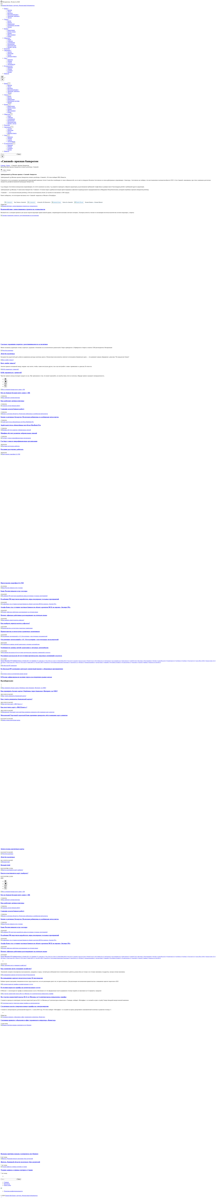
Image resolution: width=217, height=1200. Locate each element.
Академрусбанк (100, 662)
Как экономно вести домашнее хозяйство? (16, 969)
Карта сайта (7, 1185)
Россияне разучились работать (12, 449)
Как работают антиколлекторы (12, 401)
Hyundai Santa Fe (171, 660)
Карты (9, 21)
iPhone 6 (18, 662)
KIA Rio (155, 660)
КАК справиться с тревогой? (11, 372)
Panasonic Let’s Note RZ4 (155, 662)
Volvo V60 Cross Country (51, 660)
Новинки (10, 59)
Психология (10, 44)
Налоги (9, 22)
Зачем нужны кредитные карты (12, 849)
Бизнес (6, 28)
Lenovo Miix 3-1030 (200, 660)
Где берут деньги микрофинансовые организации (19, 441)
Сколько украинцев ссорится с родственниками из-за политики (24, 344)
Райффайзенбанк (17, 660)
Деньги (6, 19)
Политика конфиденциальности (13, 1191)
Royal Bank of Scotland (115, 662)
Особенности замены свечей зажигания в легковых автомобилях (24, 648)
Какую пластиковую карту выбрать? (14, 873)
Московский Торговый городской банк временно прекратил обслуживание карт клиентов (34, 715)
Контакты (7, 1183)
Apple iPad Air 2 (74, 662)
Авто (5, 58)
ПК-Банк (81, 662)
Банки (6, 8)
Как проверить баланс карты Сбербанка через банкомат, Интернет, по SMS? (29, 691)
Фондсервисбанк (148, 660)
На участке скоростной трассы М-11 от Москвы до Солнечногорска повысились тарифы (33, 997)
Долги (9, 11)
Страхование (11, 42)
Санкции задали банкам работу (12, 409)
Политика (7, 48)
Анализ (9, 52)
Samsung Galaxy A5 (211, 660)
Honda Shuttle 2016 (62, 660)
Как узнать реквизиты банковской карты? (16, 699)
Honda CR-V (27, 660)
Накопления (10, 24)
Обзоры (9, 61)
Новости (6, 73)
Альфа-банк (41, 660)
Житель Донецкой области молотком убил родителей (20, 1162)
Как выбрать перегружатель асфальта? (15, 623)
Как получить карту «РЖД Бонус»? (14, 707)
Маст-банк (141, 660)
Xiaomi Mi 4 (47, 662)
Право (9, 39)
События (10, 41)
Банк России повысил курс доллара (14, 591)
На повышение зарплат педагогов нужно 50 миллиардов (22, 978)
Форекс (9, 33)
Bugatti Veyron (91, 660)
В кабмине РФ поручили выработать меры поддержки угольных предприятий (30, 599)
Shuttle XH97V (31, 662)
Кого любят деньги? (8, 363)
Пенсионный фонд (12, 14)
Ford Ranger (179, 660)
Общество (7, 38)
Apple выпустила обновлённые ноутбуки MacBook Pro (21, 425)
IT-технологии (8, 66)
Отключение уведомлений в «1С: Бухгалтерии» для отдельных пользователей (29, 639)
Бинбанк (146, 662)
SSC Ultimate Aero (99, 660)
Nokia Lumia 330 (11, 662)
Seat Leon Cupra (83, 660)
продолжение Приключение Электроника (60, 662)
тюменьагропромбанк (90, 662)
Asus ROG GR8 (40, 662)
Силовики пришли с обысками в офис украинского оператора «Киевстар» (28, 1020)
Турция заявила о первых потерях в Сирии (17, 1170)
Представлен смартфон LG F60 (12, 583)
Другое (9, 17)
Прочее (9, 27)
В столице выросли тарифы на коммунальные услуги (20, 987)
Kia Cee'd (70, 660)
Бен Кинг (185, 660)
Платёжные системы (13, 25)
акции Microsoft (162, 660)
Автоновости (11, 64)
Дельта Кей (135, 662)
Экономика (7, 50)
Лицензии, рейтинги (13, 16)
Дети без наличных (8, 354)
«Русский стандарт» (126, 662)
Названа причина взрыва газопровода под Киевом (19, 1154)
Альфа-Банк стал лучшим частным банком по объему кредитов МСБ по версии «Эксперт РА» (36, 607)
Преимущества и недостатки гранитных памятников (20, 631)
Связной (75, 660)
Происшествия (11, 45)
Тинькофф (107, 662)
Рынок (9, 55)
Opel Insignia (108, 660)
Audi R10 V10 (133, 660)
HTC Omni (24, 662)
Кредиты (10, 13)
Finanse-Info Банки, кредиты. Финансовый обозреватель (21, 1195)
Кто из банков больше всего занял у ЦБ (15, 393)
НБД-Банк (4, 662)
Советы (9, 62)
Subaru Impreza (126, 660)
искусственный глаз (116, 660)
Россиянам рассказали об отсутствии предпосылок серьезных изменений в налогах (31, 656)
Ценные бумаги (12, 56)
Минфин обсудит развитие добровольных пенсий (19, 433)
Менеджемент (11, 34)
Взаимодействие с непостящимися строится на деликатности (23, 209)
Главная (6, 1182)
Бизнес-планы (11, 31)
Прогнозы (10, 53)
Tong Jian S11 (191, 660)
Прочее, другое (11, 47)
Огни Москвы (6, 660)
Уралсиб (140, 662)
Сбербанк (35, 660)
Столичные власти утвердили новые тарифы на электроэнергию (25, 1006)
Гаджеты (10, 70)
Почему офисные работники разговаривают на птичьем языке (24, 615)
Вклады (9, 10)
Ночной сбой (5, 865)
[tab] (5, 379)
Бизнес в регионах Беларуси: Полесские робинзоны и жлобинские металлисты (30, 417)
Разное (9, 36)
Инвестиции (11, 30)
